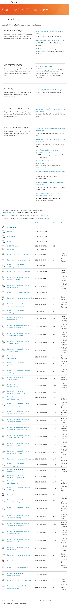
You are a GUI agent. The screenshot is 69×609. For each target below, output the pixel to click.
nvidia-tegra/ (11, 236)
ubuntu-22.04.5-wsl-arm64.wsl (16, 495)
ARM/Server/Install (8, 212)
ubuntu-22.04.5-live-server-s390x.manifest (20, 298)
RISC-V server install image (44, 66)
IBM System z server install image (46, 49)
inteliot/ (9, 231)
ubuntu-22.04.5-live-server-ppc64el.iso (19, 580)
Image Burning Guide (44, 218)
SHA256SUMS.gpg (12, 246)
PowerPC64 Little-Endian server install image (49, 40)
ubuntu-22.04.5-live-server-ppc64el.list (19, 271)
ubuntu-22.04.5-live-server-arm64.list (18, 260)
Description (64, 223)
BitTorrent (28, 215)
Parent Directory (12, 227)
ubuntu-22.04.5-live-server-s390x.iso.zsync (20, 459)
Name (8, 223)
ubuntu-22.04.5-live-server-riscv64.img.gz (20, 561)
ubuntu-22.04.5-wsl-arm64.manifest (18, 292)
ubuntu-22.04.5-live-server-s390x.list (18, 254)
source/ (9, 241)
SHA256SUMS (11, 249)
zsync (63, 466)
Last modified (39, 223)
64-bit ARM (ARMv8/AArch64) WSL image (48, 90)
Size (54, 223)
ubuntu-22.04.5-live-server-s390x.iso (18, 555)
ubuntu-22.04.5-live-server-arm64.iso (18, 567)
